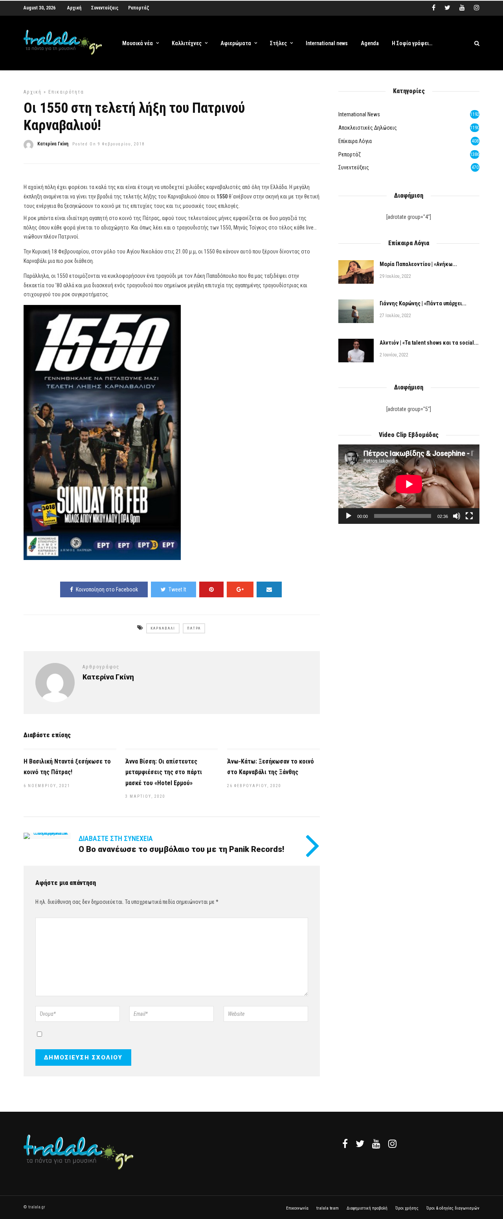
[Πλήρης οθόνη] (469, 516)
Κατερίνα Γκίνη (52, 144)
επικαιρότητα (66, 92)
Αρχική (74, 8)
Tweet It (177, 589)
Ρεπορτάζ (138, 8)
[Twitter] (360, 1143)
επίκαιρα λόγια (355, 141)
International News (359, 114)
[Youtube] (462, 8)
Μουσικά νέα (137, 43)
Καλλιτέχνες (187, 43)
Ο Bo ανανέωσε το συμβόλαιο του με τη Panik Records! (181, 849)
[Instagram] (476, 8)
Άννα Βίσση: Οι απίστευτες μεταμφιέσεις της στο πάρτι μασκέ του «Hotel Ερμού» (163, 772)
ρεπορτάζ (349, 154)
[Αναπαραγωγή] (348, 516)
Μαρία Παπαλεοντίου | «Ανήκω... (418, 264)
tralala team (327, 1208)
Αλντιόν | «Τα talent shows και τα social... (429, 343)
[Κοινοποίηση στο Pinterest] (211, 589)
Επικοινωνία (297, 1208)
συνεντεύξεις (353, 167)
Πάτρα (194, 628)
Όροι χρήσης (407, 1208)
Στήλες (278, 43)
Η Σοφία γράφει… (412, 43)
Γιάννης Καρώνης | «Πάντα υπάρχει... (423, 303)
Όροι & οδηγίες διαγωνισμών (452, 1208)
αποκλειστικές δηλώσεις (367, 128)
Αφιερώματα (235, 43)
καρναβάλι (163, 628)
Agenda (370, 43)
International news (327, 43)
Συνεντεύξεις (104, 8)
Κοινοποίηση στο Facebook (107, 589)
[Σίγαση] (457, 516)
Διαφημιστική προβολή (367, 1208)
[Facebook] (345, 1143)
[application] (408, 484)
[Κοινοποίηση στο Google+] (240, 589)
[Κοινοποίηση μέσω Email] (269, 589)
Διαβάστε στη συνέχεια (116, 838)
